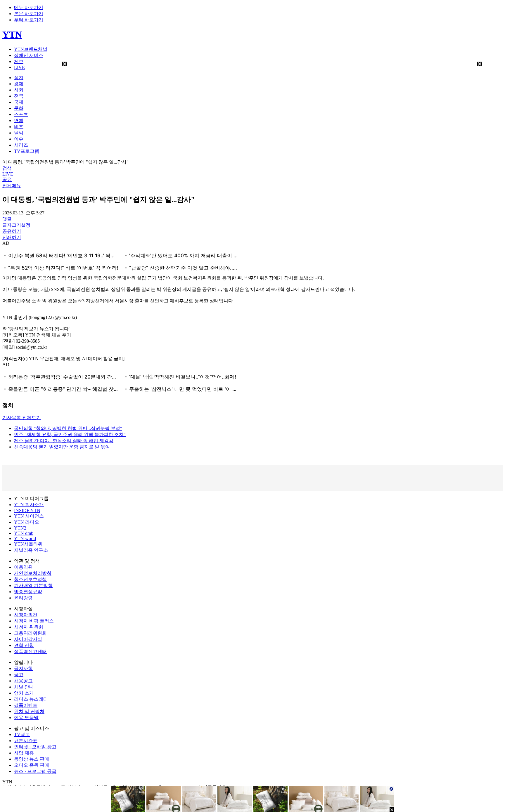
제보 (18, 61)
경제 (18, 83)
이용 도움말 (26, 717)
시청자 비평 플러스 (34, 620)
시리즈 (21, 145)
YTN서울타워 (28, 544)
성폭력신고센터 (30, 651)
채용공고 (23, 680)
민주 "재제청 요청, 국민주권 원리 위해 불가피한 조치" (70, 434)
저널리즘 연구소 (31, 550)
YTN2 (20, 527)
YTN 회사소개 (29, 504)
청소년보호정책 (30, 579)
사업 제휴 (24, 752)
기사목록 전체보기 (21, 417)
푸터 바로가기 (28, 19)
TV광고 (22, 734)
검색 (7, 168)
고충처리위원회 (30, 633)
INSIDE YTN (27, 510)
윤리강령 (23, 597)
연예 (18, 120)
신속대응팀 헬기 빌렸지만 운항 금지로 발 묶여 (62, 446)
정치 (18, 77)
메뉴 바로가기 (28, 7)
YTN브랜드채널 (30, 49)
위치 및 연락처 (29, 711)
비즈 (18, 126)
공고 (18, 674)
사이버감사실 (28, 639)
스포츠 (21, 114)
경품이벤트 (25, 705)
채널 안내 (24, 686)
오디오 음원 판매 (31, 765)
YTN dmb (23, 533)
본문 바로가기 (28, 13)
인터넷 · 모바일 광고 (35, 746)
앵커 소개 (24, 692)
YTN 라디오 (26, 522)
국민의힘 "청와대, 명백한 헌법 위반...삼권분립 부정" (68, 428)
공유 (7, 179)
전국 (18, 95)
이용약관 (23, 567)
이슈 (18, 138)
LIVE (19, 67)
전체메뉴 (11, 185)
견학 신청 (24, 645)
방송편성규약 (28, 591)
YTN (12, 34)
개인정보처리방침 (32, 573)
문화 (18, 108)
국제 (18, 102)
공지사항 (23, 668)
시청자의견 (25, 614)
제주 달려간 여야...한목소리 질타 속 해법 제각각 (63, 440)
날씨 (18, 132)
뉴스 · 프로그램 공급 (35, 771)
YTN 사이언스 (29, 515)
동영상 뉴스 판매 (31, 759)
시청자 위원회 (28, 626)
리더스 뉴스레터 (31, 699)
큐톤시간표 (25, 740)
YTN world (25, 538)
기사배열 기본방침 (33, 585)
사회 (18, 89)
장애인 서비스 (28, 55)
